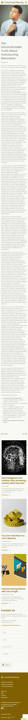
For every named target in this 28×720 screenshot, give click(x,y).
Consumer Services (7, 682)
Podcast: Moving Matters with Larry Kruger (13, 590)
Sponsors (4, 691)
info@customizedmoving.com (11, 625)
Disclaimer (4, 697)
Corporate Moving (6, 686)
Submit (7, 665)
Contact (3, 695)
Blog (2, 693)
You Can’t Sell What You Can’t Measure (13, 537)
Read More (5, 495)
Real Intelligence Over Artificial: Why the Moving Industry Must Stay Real (14, 480)
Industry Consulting (7, 684)
